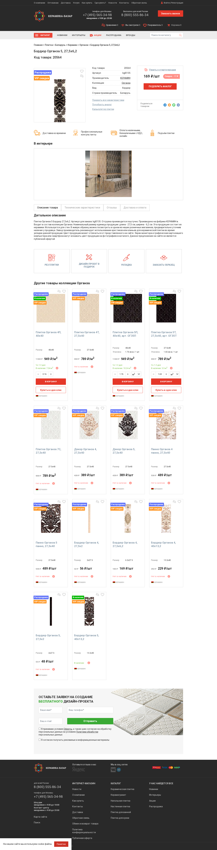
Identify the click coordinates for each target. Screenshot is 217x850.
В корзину (51, 381)
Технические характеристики (82, 207)
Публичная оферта (82, 838)
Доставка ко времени (54, 133)
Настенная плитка (120, 806)
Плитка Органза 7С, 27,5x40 (48, 451)
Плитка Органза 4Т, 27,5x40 (86, 334)
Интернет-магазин (83, 783)
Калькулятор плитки (103, 109)
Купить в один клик (50, 390)
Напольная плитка (120, 800)
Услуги (76, 3)
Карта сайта (40, 817)
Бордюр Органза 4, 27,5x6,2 (125, 544)
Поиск (37, 822)
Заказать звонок (170, 13)
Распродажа (113, 35)
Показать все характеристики (108, 100)
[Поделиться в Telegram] (165, 105)
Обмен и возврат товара (85, 823)
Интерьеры (78, 35)
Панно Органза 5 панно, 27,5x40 (46, 544)
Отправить (90, 721)
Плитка (49, 45)
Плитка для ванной (121, 812)
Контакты (124, 3)
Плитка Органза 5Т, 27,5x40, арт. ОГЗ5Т (164, 334)
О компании (39, 3)
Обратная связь (139, 3)
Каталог (45, 35)
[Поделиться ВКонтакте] (178, 105)
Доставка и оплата (135, 207)
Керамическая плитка (122, 789)
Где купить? (100, 3)
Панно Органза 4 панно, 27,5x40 (162, 451)
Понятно (61, 844)
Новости (112, 3)
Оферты (68, 729)
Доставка (66, 3)
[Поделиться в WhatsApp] (173, 105)
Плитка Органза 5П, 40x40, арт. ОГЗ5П (125, 334)
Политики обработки (87, 732)
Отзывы (112, 207)
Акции (97, 35)
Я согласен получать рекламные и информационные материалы (75, 740)
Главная (38, 45)
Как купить (87, 3)
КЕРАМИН (125, 78)
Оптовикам (52, 3)
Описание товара (47, 207)
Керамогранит (118, 795)
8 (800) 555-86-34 (134, 15)
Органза (83, 45)
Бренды (130, 35)
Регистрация (177, 3)
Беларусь (60, 45)
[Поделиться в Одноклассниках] (169, 105)
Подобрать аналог (102, 104)
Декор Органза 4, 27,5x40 (85, 451)
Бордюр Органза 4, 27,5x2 (86, 544)
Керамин (72, 45)
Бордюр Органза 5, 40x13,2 (86, 637)
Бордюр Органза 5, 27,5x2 (48, 637)
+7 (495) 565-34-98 (97, 15)
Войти (167, 3)
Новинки (62, 35)
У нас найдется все (161, 783)
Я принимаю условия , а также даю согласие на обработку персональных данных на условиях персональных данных (75, 732)
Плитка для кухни (120, 818)
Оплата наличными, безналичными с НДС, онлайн (131, 133)
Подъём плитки (166, 133)
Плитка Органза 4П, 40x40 (48, 334)
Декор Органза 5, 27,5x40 (124, 451)
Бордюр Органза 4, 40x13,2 (163, 544)
